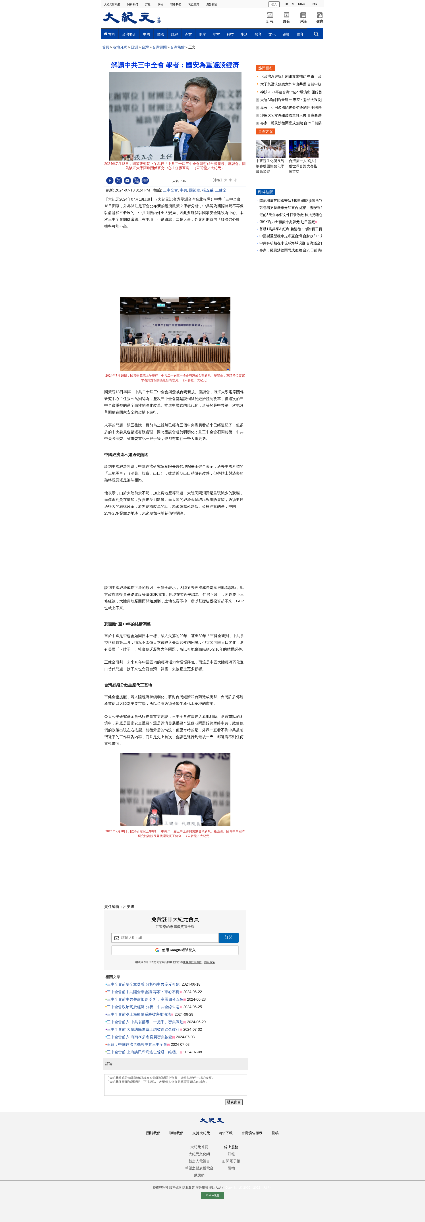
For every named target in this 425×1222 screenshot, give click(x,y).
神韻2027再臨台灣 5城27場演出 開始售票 (293, 92)
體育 (299, 34)
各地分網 (120, 47)
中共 (183, 190)
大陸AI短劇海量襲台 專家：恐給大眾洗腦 (293, 100)
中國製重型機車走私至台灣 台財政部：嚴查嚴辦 (297, 236)
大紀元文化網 (199, 1153)
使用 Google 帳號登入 (179, 950)
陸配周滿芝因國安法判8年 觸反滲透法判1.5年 (295, 201)
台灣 (145, 47)
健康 (319, 21)
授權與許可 (160, 1187)
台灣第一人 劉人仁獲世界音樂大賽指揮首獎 (303, 166)
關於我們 (133, 4)
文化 (272, 34)
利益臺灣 (194, 4)
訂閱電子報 (231, 1161)
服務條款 (175, 1187)
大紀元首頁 (199, 1146)
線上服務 (231, 1146)
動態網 (199, 1175)
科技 (230, 34)
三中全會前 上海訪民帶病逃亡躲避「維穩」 (143, 1052)
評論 (303, 21)
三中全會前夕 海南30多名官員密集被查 (139, 1037)
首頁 (111, 34)
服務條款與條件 (192, 962)
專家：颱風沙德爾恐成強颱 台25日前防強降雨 (296, 123)
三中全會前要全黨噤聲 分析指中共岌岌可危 (143, 984)
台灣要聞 (129, 34)
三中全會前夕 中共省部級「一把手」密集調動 (145, 1022)
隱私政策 (209, 962)
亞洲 (134, 47)
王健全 (220, 190)
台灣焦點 (177, 47)
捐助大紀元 (216, 1187)
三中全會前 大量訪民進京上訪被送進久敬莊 (143, 1029)
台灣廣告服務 (252, 1132)
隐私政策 (188, 1187)
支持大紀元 (201, 1132)
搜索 (316, 32)
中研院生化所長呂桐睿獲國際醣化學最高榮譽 (270, 166)
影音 (286, 21)
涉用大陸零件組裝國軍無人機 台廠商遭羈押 (294, 115)
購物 (161, 4)
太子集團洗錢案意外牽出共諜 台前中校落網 (294, 84)
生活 (244, 34)
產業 (188, 34)
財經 (174, 34)
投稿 (275, 1132)
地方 (216, 34)
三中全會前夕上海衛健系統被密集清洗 (139, 1014)
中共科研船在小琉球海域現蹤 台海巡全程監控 (295, 243)
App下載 (226, 1132)
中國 (146, 34)
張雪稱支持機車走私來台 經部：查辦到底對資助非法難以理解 (307, 208)
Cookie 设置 (212, 1195)
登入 (274, 4)
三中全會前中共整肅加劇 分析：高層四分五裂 (145, 999)
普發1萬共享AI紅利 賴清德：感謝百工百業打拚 (296, 229)
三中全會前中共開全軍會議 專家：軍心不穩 (143, 992)
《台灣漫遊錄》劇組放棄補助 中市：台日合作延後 (300, 76)
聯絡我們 (176, 4)
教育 (258, 34)
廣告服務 (212, 4)
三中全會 (170, 190)
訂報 (148, 4)
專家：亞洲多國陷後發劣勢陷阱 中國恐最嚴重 (296, 107)
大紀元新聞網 (112, 4)
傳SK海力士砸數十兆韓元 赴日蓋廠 (287, 222)
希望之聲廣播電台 (199, 1168)
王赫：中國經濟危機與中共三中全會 (137, 1044)
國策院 (194, 190)
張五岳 (207, 190)
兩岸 (202, 34)
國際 (160, 34)
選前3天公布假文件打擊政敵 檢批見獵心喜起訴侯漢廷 (301, 215)
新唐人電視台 (199, 1161)
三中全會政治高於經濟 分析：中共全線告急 (143, 1007)
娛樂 (286, 34)
